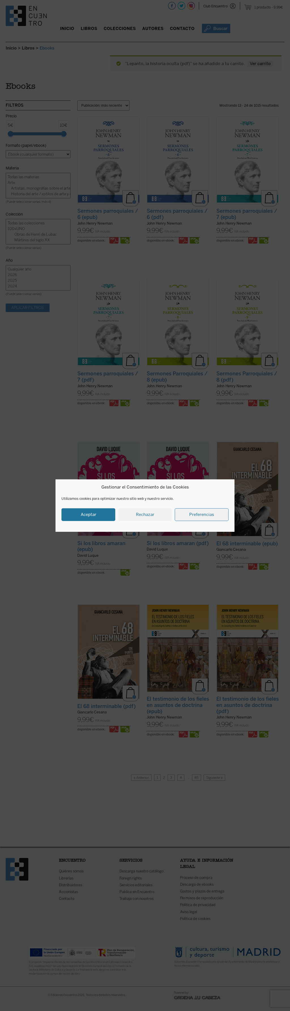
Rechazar (145, 514)
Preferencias (201, 514)
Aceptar (88, 514)
